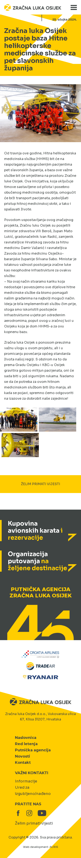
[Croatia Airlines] (40, 653)
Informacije (26, 781)
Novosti (22, 756)
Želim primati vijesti (34, 823)
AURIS (53, 847)
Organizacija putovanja (37, 561)
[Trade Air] (40, 665)
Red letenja (26, 744)
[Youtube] (40, 813)
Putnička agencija (33, 750)
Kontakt (23, 762)
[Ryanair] (40, 677)
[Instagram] (29, 813)
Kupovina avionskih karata (35, 530)
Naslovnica (25, 737)
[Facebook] (18, 813)
